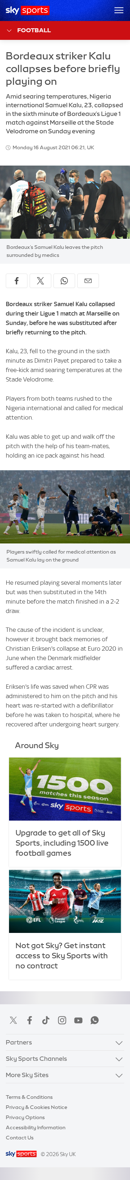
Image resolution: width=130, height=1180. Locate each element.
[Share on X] (40, 281)
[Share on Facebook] (16, 281)
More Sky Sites (27, 1075)
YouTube (78, 1020)
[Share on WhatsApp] (64, 281)
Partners (19, 1042)
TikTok (45, 1020)
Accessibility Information (35, 1127)
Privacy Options (25, 1117)
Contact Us (20, 1137)
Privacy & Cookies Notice (36, 1107)
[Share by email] (88, 281)
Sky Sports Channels (36, 1058)
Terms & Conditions (29, 1097)
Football (34, 30)
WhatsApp (94, 1020)
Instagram (62, 1020)
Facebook (29, 1020)
